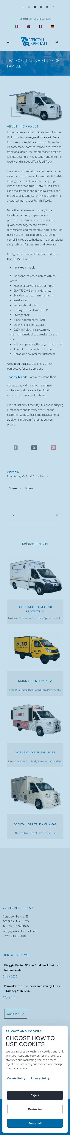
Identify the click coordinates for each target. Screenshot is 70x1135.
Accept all (35, 1122)
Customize (35, 1109)
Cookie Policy (16, 1078)
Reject (35, 1095)
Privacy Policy (40, 1078)
